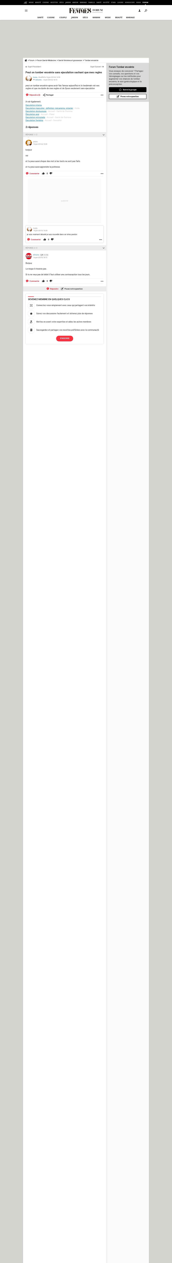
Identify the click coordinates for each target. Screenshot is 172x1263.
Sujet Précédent (34, 67)
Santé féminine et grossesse (70, 60)
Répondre (54, 289)
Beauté (38, 2)
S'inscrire (64, 338)
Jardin (68, 2)
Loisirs (120, 2)
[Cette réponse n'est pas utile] (51, 173)
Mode (31, 2)
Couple (63, 17)
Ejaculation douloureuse (36, 111)
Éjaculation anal (32, 114)
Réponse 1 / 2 (31, 135)
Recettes (54, 2)
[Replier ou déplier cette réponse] (104, 135)
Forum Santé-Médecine (46, 60)
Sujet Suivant (95, 67)
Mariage (83, 2)
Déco (61, 2)
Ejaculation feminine (34, 120)
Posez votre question (73, 289)
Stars (113, 2)
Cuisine (46, 2)
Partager (50, 95)
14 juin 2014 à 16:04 (40, 231)
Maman (96, 17)
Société (106, 2)
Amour (75, 2)
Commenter (34, 174)
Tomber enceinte (91, 60)
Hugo (138, 2)
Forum (145, 2)
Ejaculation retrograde (35, 117)
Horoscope (130, 2)
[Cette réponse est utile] (43, 173)
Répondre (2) (34, 95)
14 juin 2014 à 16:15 (50, 80)
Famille (91, 2)
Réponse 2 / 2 (31, 248)
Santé (98, 2)
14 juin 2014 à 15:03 (40, 144)
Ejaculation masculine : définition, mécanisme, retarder (49, 108)
